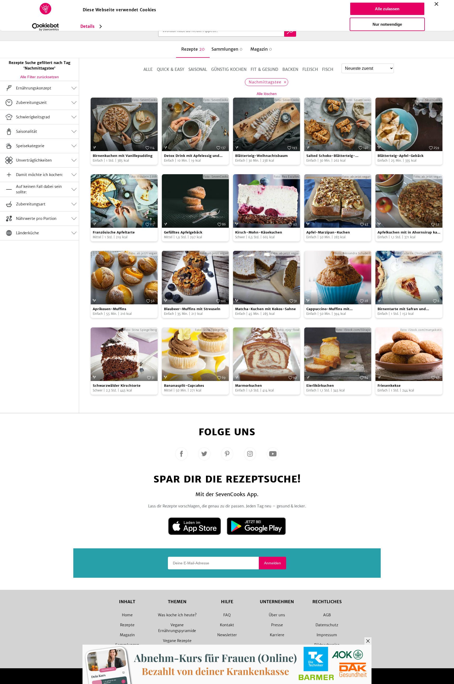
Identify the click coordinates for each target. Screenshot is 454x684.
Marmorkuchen (248, 385)
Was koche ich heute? (177, 615)
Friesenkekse (389, 385)
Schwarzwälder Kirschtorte (117, 385)
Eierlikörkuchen (320, 385)
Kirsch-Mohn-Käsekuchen (258, 232)
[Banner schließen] (436, 4)
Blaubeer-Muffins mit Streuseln (192, 309)
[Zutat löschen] (285, 82)
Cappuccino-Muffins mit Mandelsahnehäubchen (327, 309)
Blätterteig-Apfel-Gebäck (401, 155)
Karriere (277, 635)
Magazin (127, 635)
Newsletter (227, 635)
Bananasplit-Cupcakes (184, 385)
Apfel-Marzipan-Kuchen (328, 232)
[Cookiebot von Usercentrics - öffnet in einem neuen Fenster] (45, 27)
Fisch (327, 69)
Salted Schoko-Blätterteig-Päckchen (330, 155)
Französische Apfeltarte (114, 232)
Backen (290, 69)
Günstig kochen (228, 69)
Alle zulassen (387, 9)
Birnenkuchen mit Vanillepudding (122, 155)
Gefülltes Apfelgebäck (183, 232)
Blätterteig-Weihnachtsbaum (261, 155)
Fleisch (310, 69)
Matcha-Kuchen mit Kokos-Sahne (265, 309)
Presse (277, 625)
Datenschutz (327, 625)
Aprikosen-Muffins (109, 309)
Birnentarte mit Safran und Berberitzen (402, 309)
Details (87, 26)
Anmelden (272, 563)
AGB (327, 615)
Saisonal (197, 69)
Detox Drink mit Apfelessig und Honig (191, 155)
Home (127, 615)
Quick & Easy (170, 69)
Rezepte (127, 625)
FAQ (227, 615)
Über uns (277, 615)
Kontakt (227, 625)
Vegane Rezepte (177, 640)
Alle (148, 69)
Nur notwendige (387, 24)
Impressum (327, 635)
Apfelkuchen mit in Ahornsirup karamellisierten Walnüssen (409, 232)
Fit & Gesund (264, 69)
